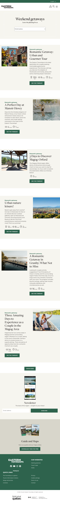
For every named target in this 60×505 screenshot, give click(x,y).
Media (32, 468)
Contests (5, 483)
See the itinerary (37, 83)
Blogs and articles (8, 480)
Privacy (33, 475)
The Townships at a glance (10, 475)
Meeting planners (36, 463)
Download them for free (30, 449)
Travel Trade (34, 465)
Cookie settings (35, 478)
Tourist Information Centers (10, 478)
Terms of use (34, 480)
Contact (33, 483)
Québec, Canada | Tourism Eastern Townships (7, 7)
